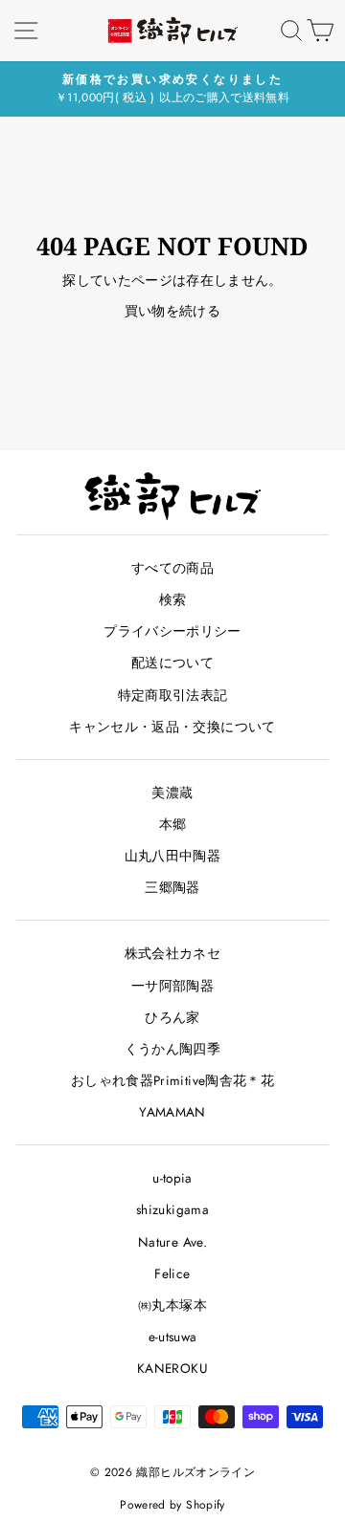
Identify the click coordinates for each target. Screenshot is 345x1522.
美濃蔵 (172, 792)
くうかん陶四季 (172, 1048)
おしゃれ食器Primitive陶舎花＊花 (172, 1080)
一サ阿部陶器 (172, 985)
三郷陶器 (172, 887)
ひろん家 (172, 1017)
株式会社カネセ (172, 953)
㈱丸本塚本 (172, 1305)
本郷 (173, 824)
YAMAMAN (172, 1111)
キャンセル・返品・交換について (172, 726)
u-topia (172, 1177)
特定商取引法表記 (173, 695)
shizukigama (172, 1209)
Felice (172, 1273)
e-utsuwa (173, 1336)
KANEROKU (172, 1368)
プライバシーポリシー (172, 631)
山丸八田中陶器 (172, 855)
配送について (172, 662)
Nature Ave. (172, 1241)
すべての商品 (172, 567)
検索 (173, 599)
